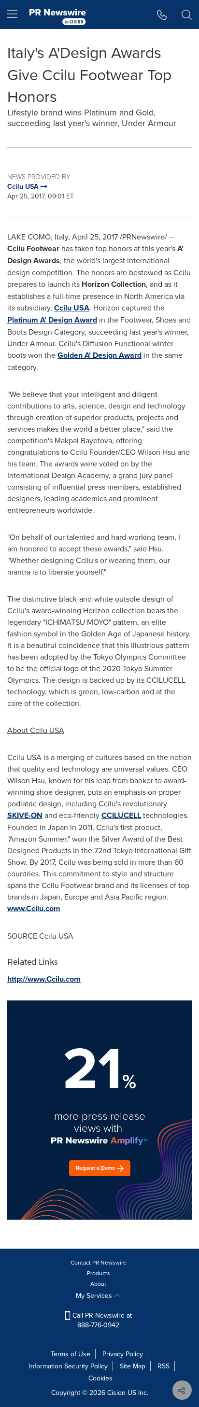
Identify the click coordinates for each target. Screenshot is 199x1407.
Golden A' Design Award (99, 355)
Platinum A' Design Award (52, 319)
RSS (163, 1366)
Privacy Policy (122, 1354)
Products (98, 1273)
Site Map (132, 1366)
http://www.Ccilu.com (44, 979)
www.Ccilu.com (33, 908)
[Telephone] (162, 14)
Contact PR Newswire (99, 1262)
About (98, 1284)
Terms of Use (70, 1354)
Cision (116, 1392)
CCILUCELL (121, 815)
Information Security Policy (68, 1366)
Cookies (100, 1378)
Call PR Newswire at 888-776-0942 (101, 1320)
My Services (95, 1295)
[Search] (186, 14)
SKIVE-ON (25, 815)
